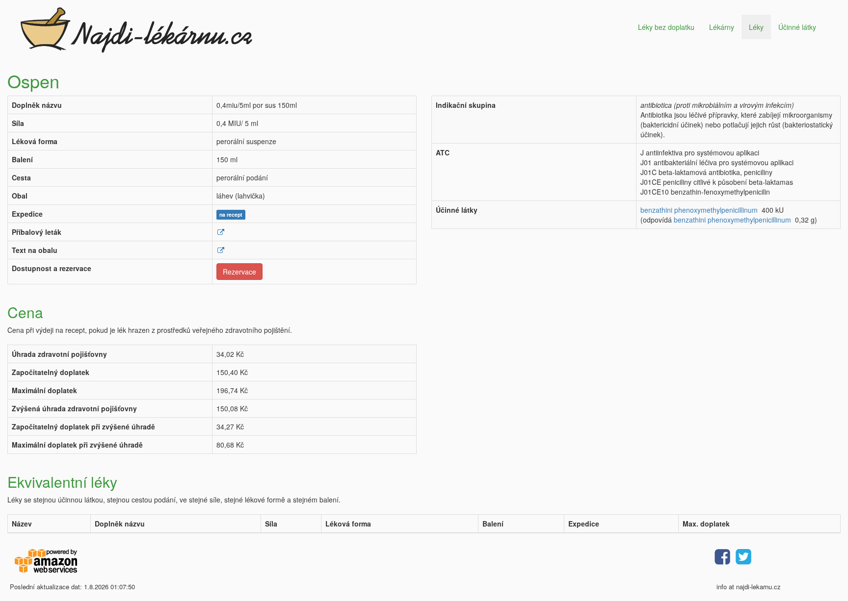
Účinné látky (797, 27)
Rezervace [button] (239, 271)
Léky (756, 27)
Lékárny (721, 27)
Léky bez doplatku (666, 27)
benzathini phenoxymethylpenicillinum (699, 210)
